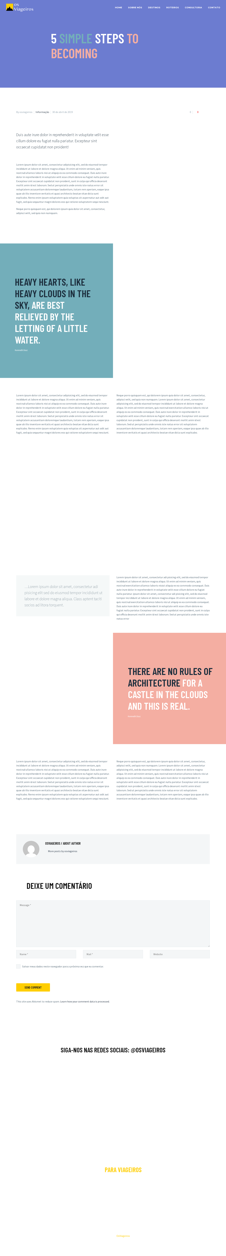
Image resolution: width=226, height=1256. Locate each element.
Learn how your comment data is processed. (85, 1001)
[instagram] (108, 1200)
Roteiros (172, 7)
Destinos (154, 7)
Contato (214, 7)
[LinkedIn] (37, 817)
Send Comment (33, 987)
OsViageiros (123, 1235)
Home (118, 7)
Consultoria (193, 7)
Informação (42, 112)
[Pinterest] (28, 817)
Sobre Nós (135, 7)
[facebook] (100, 1200)
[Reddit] (42, 817)
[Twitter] (23, 817)
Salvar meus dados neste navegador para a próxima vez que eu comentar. (63, 966)
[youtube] (117, 1200)
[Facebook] (18, 817)
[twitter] (125, 1200)
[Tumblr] (32, 817)
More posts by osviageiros (62, 851)
